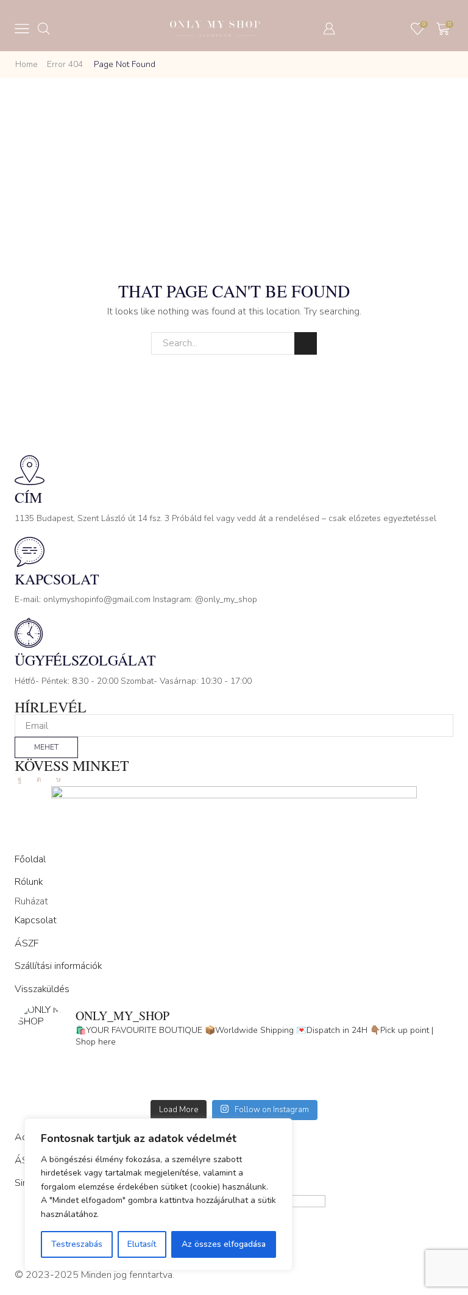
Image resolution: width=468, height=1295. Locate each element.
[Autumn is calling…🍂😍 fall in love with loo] (126, 1070)
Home (26, 64)
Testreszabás (76, 1244)
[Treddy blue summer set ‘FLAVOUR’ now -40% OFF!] (342, 1086)
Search (305, 343)
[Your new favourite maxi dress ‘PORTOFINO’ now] (126, 1086)
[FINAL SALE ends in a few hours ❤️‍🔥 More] (342, 1070)
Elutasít (141, 1244)
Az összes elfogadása (224, 1244)
